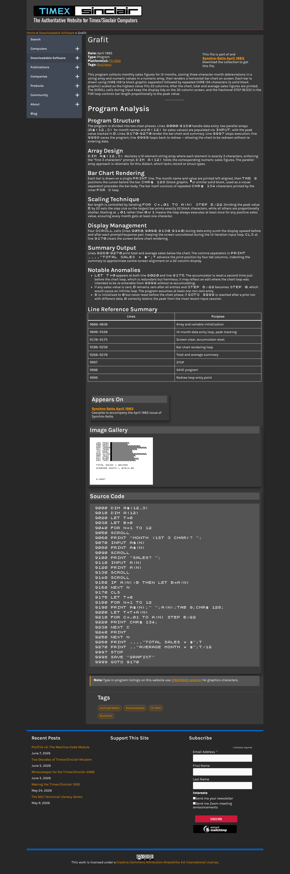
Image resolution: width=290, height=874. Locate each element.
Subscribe (216, 819)
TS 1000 (115, 61)
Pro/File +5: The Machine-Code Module (60, 747)
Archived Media (109, 708)
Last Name (201, 779)
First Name (201, 766)
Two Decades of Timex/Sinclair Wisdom (62, 759)
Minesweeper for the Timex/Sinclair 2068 (63, 772)
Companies (39, 76)
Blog (34, 113)
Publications (40, 67)
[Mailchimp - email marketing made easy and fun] (215, 832)
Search (36, 39)
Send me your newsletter (214, 798)
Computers (39, 48)
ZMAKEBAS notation (186, 680)
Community (39, 95)
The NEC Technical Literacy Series (57, 797)
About (35, 104)
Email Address (205, 751)
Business (104, 64)
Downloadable (135, 708)
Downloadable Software (48, 58)
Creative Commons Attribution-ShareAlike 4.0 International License (167, 862)
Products (37, 86)
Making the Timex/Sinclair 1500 (56, 784)
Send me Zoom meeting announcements (212, 805)
